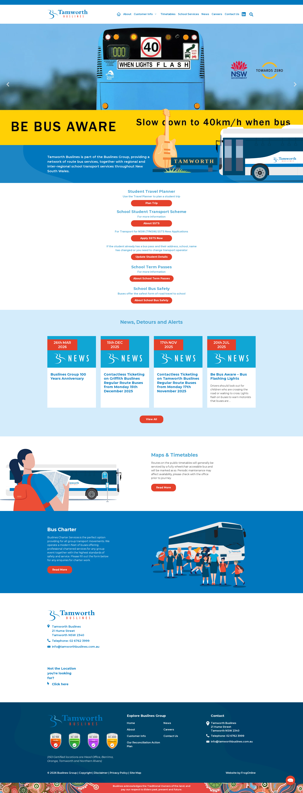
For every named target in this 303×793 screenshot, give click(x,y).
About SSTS (151, 223)
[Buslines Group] (67, 14)
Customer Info (136, 736)
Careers (217, 14)
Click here (60, 684)
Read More (163, 487)
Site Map (135, 772)
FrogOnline (248, 772)
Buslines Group (67, 772)
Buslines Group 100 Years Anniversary (68, 376)
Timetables (167, 14)
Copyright (85, 772)
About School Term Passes (151, 278)
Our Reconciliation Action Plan (143, 744)
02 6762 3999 (79, 641)
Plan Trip (152, 203)
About (127, 14)
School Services (188, 14)
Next (294, 84)
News (205, 14)
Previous (8, 84)
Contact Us (232, 14)
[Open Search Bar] (251, 14)
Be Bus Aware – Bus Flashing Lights (228, 376)
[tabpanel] (151, 84)
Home (131, 723)
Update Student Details (152, 256)
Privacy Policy (119, 772)
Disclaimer (101, 772)
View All (151, 419)
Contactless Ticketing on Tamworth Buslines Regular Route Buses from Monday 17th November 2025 (178, 382)
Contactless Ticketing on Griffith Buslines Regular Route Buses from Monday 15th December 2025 (124, 382)
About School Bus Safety (151, 300)
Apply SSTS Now (151, 238)
